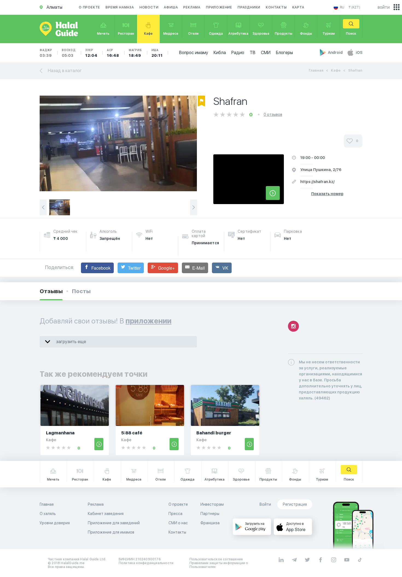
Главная (316, 70)
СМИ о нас (178, 523)
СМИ (265, 52)
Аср (113, 53)
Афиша (171, 7)
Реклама (191, 7)
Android (335, 52)
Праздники (249, 7)
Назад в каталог (65, 70)
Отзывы (51, 291)
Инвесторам (212, 504)
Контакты (276, 7)
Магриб (135, 53)
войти (384, 7)
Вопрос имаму (193, 52)
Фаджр (46, 53)
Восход (69, 53)
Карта (298, 7)
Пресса (175, 513)
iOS (359, 52)
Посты (81, 291)
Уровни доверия (55, 523)
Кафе (335, 70)
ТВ (252, 52)
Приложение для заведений (114, 523)
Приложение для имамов (111, 532)
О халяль (48, 513)
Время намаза (120, 7)
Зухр (91, 53)
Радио (237, 52)
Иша (157, 53)
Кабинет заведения (106, 513)
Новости (149, 7)
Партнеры (209, 513)
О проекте (89, 7)
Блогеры (284, 52)
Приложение (219, 7)
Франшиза (210, 523)
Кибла (220, 52)
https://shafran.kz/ (317, 181)
